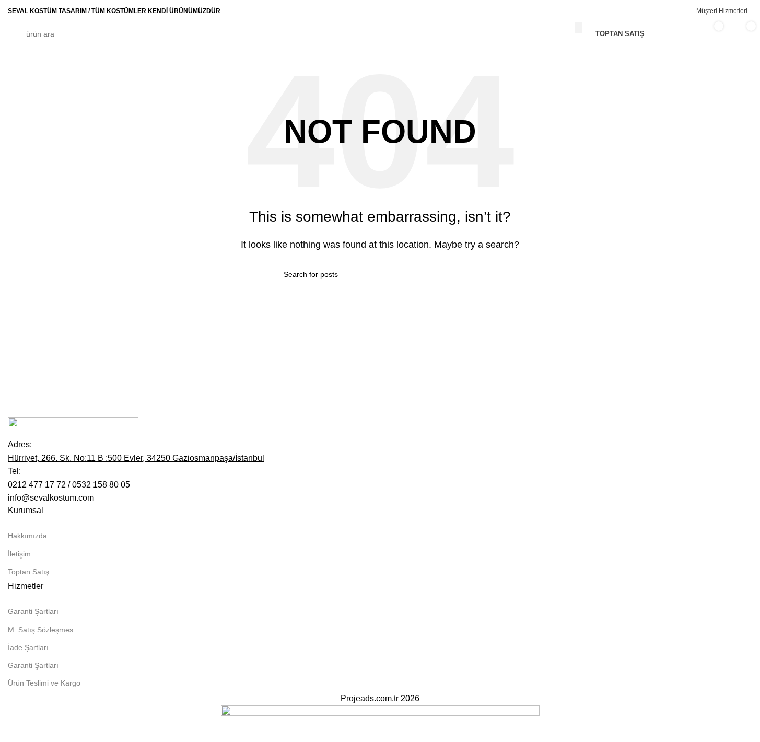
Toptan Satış (28, 571)
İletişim (19, 554)
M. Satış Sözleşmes (40, 629)
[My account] (676, 34)
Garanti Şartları (33, 611)
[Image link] (73, 426)
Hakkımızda (27, 535)
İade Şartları (28, 647)
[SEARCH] (578, 27)
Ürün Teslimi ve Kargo (44, 683)
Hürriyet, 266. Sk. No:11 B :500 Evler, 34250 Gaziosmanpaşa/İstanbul (136, 458)
